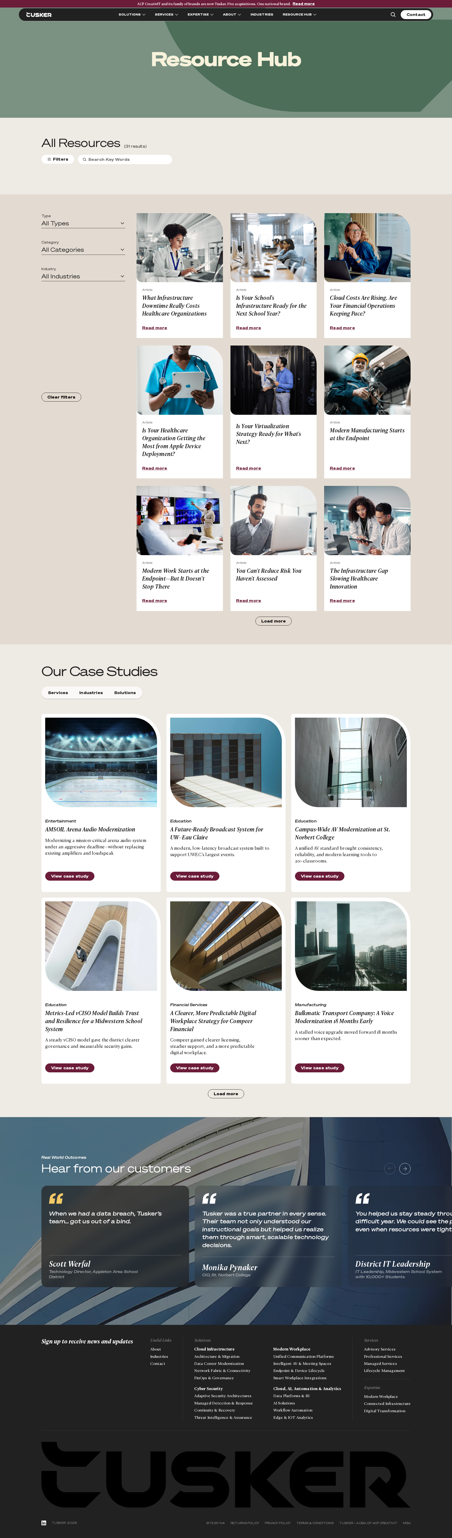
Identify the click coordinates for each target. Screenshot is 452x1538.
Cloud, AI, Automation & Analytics (307, 1388)
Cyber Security (208, 1388)
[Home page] (226, 1475)
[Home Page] (39, 14)
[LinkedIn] (43, 1523)
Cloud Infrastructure (214, 1349)
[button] (83, 223)
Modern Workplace (292, 1349)
